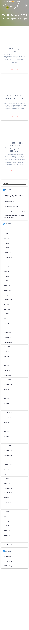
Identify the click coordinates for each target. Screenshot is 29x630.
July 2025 (6, 271)
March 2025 (7, 285)
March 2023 (7, 370)
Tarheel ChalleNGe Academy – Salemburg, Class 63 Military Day (14, 147)
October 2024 (7, 304)
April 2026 (6, 247)
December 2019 (8, 488)
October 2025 (7, 262)
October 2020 (7, 460)
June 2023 (6, 361)
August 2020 (7, 469)
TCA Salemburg (8, 566)
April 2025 (6, 280)
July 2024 (6, 313)
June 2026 (6, 238)
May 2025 (6, 276)
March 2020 (7, 483)
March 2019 (7, 530)
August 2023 (7, 351)
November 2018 (8, 544)
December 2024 (8, 299)
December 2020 (8, 450)
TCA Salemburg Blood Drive (14, 49)
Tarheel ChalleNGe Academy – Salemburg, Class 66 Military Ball (14, 216)
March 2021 (7, 441)
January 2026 (7, 252)
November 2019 (8, 493)
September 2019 (8, 502)
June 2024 (6, 318)
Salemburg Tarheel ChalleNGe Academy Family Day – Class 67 (13, 196)
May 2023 (6, 365)
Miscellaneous (7, 556)
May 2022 (6, 398)
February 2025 (7, 290)
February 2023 (7, 375)
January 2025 (7, 295)
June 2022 (6, 394)
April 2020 (6, 478)
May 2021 (6, 431)
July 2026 (6, 233)
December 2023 (8, 342)
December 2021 (8, 412)
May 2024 (6, 323)
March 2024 (7, 328)
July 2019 (6, 511)
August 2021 (7, 422)
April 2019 (6, 526)
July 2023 (6, 356)
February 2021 (7, 445)
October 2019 (7, 497)
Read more (14, 69)
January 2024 (7, 337)
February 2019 (7, 535)
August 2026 (7, 229)
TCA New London (8, 561)
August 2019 (7, 507)
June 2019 (6, 516)
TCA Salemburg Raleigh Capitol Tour (14, 97)
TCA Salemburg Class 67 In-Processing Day (14, 211)
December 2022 (8, 384)
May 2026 (6, 243)
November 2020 (8, 455)
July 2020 (6, 474)
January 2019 (7, 540)
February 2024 (7, 332)
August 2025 (7, 266)
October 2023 (7, 346)
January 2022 (7, 408)
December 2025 (8, 257)
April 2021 (6, 436)
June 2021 (6, 427)
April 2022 (6, 403)
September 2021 (8, 417)
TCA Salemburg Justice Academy (12, 206)
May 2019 (6, 521)
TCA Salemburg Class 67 (10, 201)
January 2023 (7, 379)
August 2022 (7, 389)
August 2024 (7, 309)
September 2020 (8, 464)
